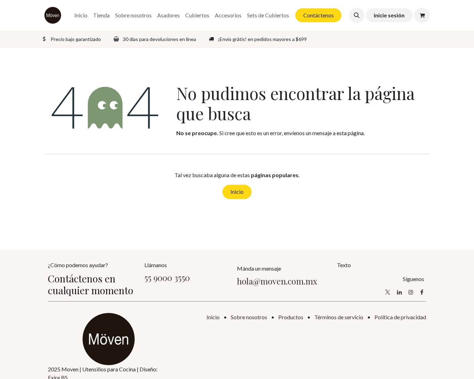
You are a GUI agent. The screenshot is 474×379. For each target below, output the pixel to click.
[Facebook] (421, 292)
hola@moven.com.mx (277, 281)
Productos (290, 317)
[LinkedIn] (399, 292)
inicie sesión (389, 15)
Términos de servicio (338, 317)
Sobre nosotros (249, 317)
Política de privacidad (400, 317)
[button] (356, 15)
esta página (350, 133)
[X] (387, 292)
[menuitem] (80, 15)
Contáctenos (318, 15)
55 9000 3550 (167, 277)
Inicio (237, 191)
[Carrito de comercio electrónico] (422, 15)
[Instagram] (411, 292)
